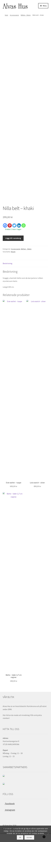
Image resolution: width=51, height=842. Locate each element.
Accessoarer (14, 15)
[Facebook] (5, 225)
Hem (6, 15)
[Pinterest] (10, 225)
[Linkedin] (19, 225)
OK (20, 837)
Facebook (10, 803)
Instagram (10, 809)
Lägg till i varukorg (13, 238)
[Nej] (48, 834)
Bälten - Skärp (26, 15)
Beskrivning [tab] (7, 263)
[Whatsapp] (23, 225)
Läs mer (29, 837)
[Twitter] (14, 225)
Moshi (13, 252)
